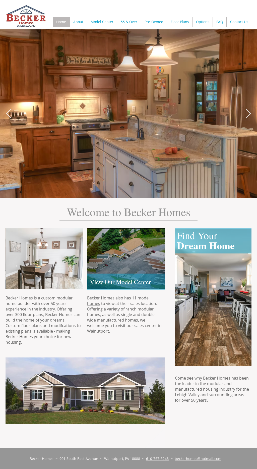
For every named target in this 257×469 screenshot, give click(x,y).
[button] (179, 22)
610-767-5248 (157, 458)
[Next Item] (248, 114)
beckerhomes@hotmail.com (198, 458)
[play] (157, 416)
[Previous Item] (9, 114)
